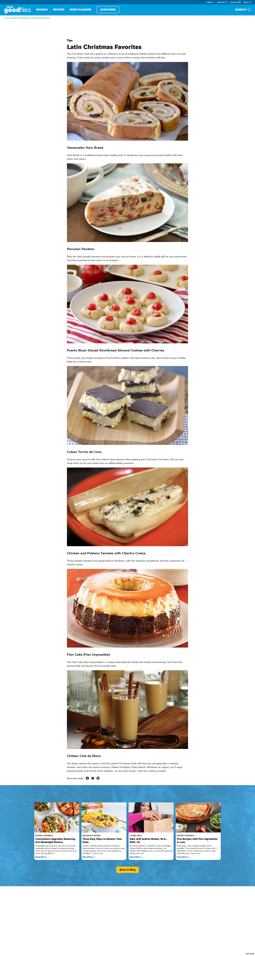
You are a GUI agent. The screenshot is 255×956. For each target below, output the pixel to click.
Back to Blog (128, 869)
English (209, 2)
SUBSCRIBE (108, 9)
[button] (98, 778)
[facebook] (87, 778)
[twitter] (92, 778)
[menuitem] (41, 10)
